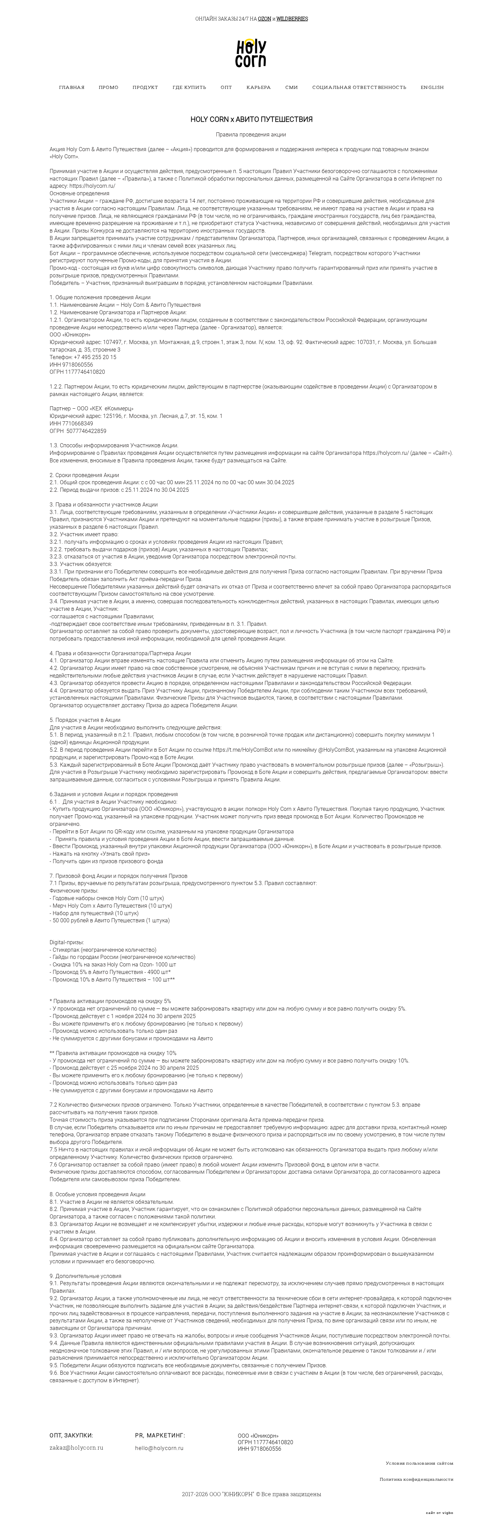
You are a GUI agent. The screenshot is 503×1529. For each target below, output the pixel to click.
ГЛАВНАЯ (72, 87)
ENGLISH (432, 87)
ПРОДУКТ (145, 87)
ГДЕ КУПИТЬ (189, 87)
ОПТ (226, 87)
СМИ (291, 87)
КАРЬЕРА (259, 87)
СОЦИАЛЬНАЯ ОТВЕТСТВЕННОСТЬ (359, 87)
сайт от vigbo (439, 1513)
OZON (264, 18)
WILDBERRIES (292, 18)
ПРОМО (109, 87)
